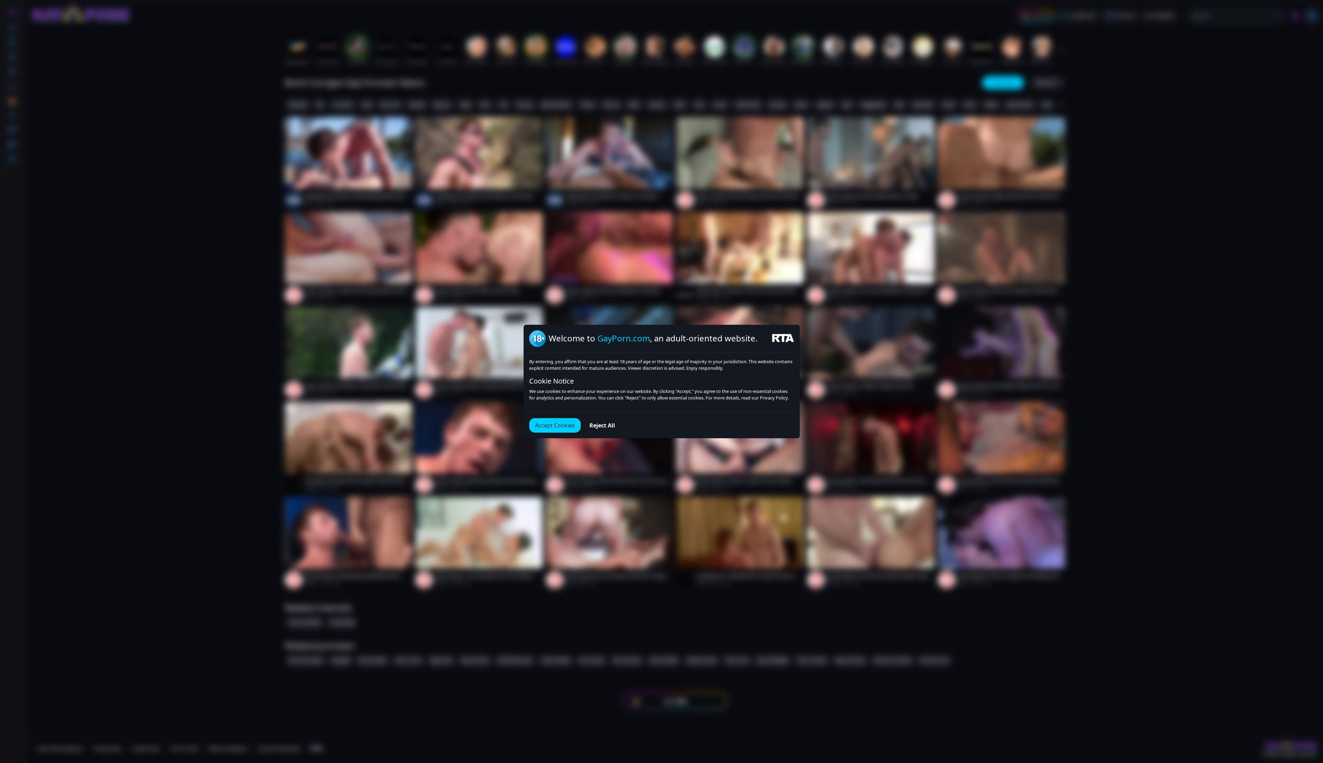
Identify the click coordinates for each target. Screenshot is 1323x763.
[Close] (1309, 720)
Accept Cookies (555, 425)
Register (1257, 743)
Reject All (602, 425)
